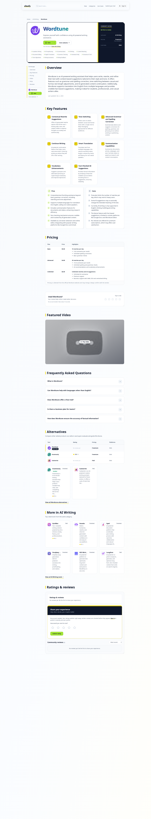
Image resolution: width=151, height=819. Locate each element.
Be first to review (106, 30)
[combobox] (57, 6)
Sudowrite (55, 460)
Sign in (113, 618)
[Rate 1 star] (105, 299)
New (85, 6)
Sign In (124, 6)
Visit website (63, 43)
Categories (92, 6)
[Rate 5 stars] (119, 299)
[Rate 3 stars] (112, 299)
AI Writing (36, 19)
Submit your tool (110, 6)
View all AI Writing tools (53, 577)
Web (120, 45)
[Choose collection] (54, 43)
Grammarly (55, 454)
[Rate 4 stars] (116, 299)
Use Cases (100, 6)
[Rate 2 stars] (109, 299)
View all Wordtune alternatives (56, 502)
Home (28, 19)
